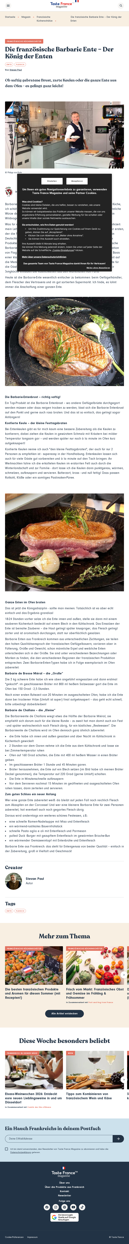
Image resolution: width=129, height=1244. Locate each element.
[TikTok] (82, 1207)
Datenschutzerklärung (20, 1152)
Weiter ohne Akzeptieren (98, 267)
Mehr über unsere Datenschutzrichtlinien (44, 256)
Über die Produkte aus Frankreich (64, 1187)
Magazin (26, 17)
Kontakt (64, 1191)
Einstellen (52, 181)
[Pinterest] (64, 1207)
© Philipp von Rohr (13, 172)
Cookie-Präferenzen (14, 1237)
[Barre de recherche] (121, 6)
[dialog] (64, 222)
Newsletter (64, 1195)
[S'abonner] (118, 1139)
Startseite (10, 17)
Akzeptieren (77, 181)
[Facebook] (47, 1207)
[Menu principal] (8, 6)
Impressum (32, 1237)
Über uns (64, 1182)
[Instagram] (56, 1207)
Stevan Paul (16, 70)
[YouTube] (73, 1207)
